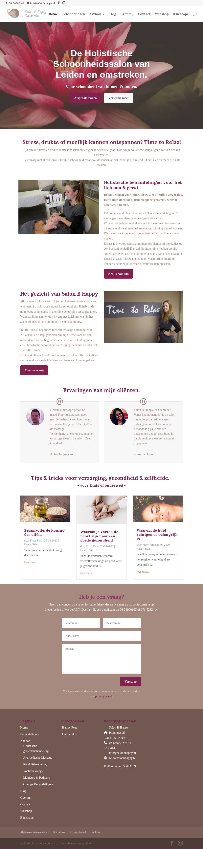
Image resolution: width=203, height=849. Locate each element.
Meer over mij (34, 370)
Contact (144, 14)
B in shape (181, 14)
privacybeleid (103, 696)
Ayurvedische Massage (37, 757)
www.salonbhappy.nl (122, 758)
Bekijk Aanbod (118, 273)
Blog (112, 14)
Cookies (95, 832)
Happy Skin (30, 544)
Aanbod (95, 14)
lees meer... (31, 562)
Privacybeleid (78, 832)
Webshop (162, 14)
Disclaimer (59, 832)
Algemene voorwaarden (34, 832)
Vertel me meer (118, 98)
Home (53, 14)
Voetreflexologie (33, 771)
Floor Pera (36, 540)
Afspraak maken (85, 98)
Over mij (127, 14)
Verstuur (130, 681)
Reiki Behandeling (35, 764)
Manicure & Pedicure (36, 777)
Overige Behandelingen (38, 784)
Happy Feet (86, 550)
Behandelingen (73, 14)
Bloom (89, 843)
